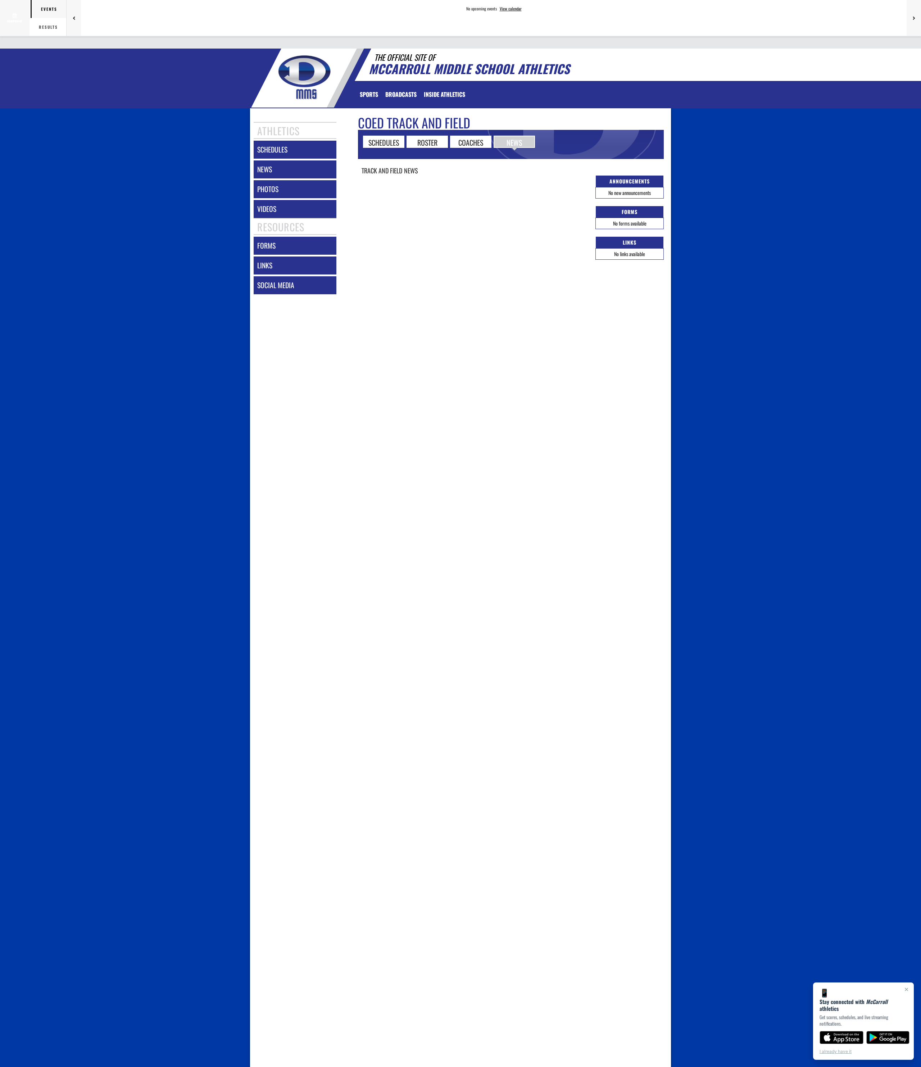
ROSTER (427, 142)
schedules (272, 149)
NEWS (514, 142)
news (264, 169)
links (264, 265)
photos (267, 189)
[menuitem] (401, 94)
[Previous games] (74, 18)
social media (275, 285)
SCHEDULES (383, 142)
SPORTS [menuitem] (369, 94)
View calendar (511, 9)
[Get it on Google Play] (888, 1037)
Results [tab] (48, 27)
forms (266, 245)
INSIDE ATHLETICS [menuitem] (444, 94)
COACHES (470, 142)
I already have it (836, 1051)
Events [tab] (49, 9)
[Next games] (914, 18)
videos (266, 209)
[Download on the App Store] (841, 1037)
